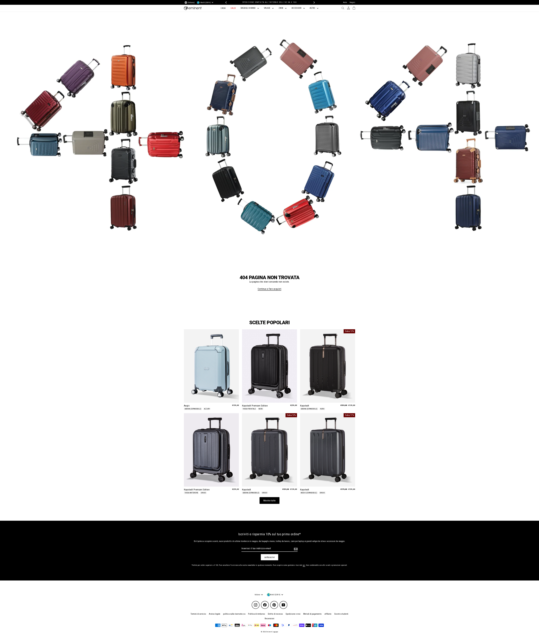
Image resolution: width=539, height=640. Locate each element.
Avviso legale (214, 614)
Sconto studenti (341, 614)
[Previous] (225, 2)
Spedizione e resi (293, 614)
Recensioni (269, 618)
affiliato (328, 614)
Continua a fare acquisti (269, 288)
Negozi (352, 2)
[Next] (313, 2)
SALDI (233, 8)
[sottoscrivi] (295, 549)
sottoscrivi (269, 557)
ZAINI (281, 8)
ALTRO (313, 8)
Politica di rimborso (256, 614)
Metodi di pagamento (312, 614)
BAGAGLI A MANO (248, 8)
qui (304, 565)
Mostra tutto (269, 500)
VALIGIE (267, 8)
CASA (223, 8)
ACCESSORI (297, 8)
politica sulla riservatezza (234, 614)
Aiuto (345, 2)
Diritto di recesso (275, 614)
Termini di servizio (198, 614)
